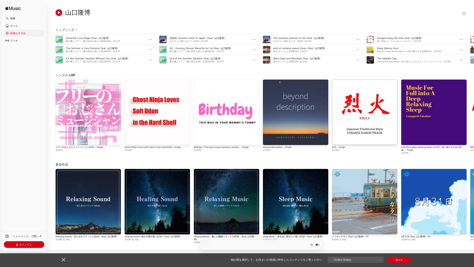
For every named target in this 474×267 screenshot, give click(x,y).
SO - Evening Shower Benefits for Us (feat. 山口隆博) (200, 48)
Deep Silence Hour (388, 48)
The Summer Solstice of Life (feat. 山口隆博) (298, 38)
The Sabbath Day (387, 58)
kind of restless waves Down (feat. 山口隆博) (299, 48)
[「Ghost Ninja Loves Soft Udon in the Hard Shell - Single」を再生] (129, 140)
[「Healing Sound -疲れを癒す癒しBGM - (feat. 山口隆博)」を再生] (129, 230)
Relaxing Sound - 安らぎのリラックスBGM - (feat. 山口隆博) (88, 172)
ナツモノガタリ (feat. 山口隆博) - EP (352, 170)
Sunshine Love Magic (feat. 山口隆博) (87, 38)
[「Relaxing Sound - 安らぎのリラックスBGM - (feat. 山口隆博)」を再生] (60, 230)
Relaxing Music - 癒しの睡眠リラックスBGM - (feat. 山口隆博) (226, 172)
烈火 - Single (339, 81)
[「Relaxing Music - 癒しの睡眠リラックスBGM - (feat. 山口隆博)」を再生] (198, 230)
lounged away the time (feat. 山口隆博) (399, 38)
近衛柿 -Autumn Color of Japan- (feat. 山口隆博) (197, 38)
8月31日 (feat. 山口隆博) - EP (417, 170)
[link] (66, 30)
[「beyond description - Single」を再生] (267, 140)
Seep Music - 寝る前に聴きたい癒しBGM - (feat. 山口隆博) (294, 172)
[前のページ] (51, 50)
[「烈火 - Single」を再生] (336, 140)
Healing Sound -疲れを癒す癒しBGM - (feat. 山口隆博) (155, 170)
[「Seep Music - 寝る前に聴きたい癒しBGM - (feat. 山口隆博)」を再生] (267, 230)
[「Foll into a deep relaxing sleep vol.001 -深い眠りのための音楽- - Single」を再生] (406, 140)
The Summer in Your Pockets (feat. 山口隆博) (92, 48)
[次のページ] (470, 50)
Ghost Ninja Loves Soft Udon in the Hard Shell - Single (156, 81)
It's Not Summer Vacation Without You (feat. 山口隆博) (97, 58)
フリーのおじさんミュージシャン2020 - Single (81, 81)
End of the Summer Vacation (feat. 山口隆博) (195, 58)
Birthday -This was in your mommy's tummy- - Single (224, 81)
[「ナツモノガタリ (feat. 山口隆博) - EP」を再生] (336, 230)
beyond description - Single (279, 81)
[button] (24, 18)
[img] (13, 8)
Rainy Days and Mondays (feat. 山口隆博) (296, 58)
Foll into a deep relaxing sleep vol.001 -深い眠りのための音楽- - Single (433, 82)
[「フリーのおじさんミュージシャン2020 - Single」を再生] (60, 140)
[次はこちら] (311, 244)
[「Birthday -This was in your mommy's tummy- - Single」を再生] (198, 140)
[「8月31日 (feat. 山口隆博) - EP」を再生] (406, 230)
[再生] (59, 12)
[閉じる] (63, 259)
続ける (399, 259)
